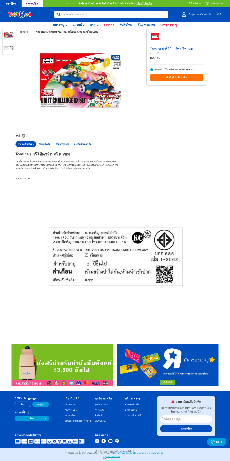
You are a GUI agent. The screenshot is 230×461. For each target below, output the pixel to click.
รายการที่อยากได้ (133, 415)
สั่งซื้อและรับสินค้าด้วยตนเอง (180, 69)
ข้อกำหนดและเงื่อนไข (126, 453)
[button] (162, 3)
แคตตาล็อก (70, 415)
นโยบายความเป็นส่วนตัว (153, 453)
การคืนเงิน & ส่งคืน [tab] (82, 144)
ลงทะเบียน (186, 428)
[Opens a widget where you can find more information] (216, 442)
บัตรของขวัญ (131, 410)
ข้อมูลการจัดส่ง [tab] (62, 144)
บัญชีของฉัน (100, 421)
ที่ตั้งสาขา (197, 3)
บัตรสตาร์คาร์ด (132, 404)
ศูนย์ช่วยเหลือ (216, 3)
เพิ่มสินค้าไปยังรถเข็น (176, 77)
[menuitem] (60, 25)
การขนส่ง (99, 410)
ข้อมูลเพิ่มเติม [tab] (44, 144)
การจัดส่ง (158, 69)
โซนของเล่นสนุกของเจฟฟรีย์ (78, 421)
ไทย (23, 404)
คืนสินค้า (99, 415)
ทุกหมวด (25, 31)
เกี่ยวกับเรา (70, 404)
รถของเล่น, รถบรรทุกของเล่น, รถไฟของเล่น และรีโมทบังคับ (67, 31)
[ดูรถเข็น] (218, 14)
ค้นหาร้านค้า (71, 410)
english (40, 404)
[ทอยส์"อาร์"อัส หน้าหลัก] (19, 14)
